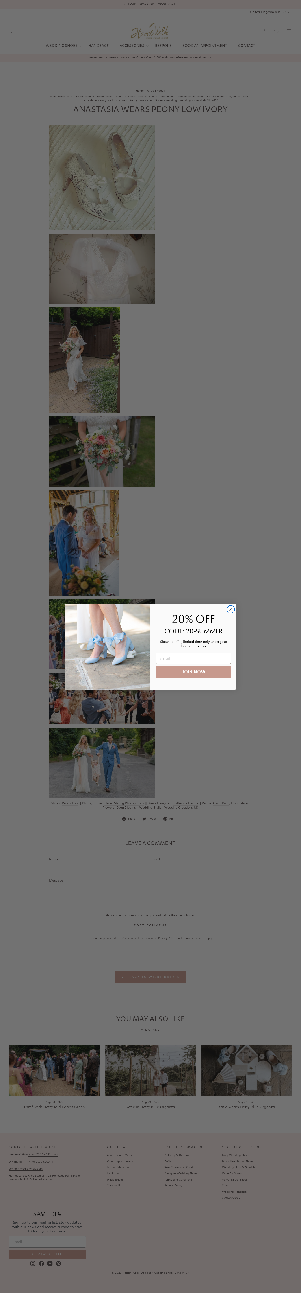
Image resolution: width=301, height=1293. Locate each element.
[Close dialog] (231, 609)
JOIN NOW (193, 672)
